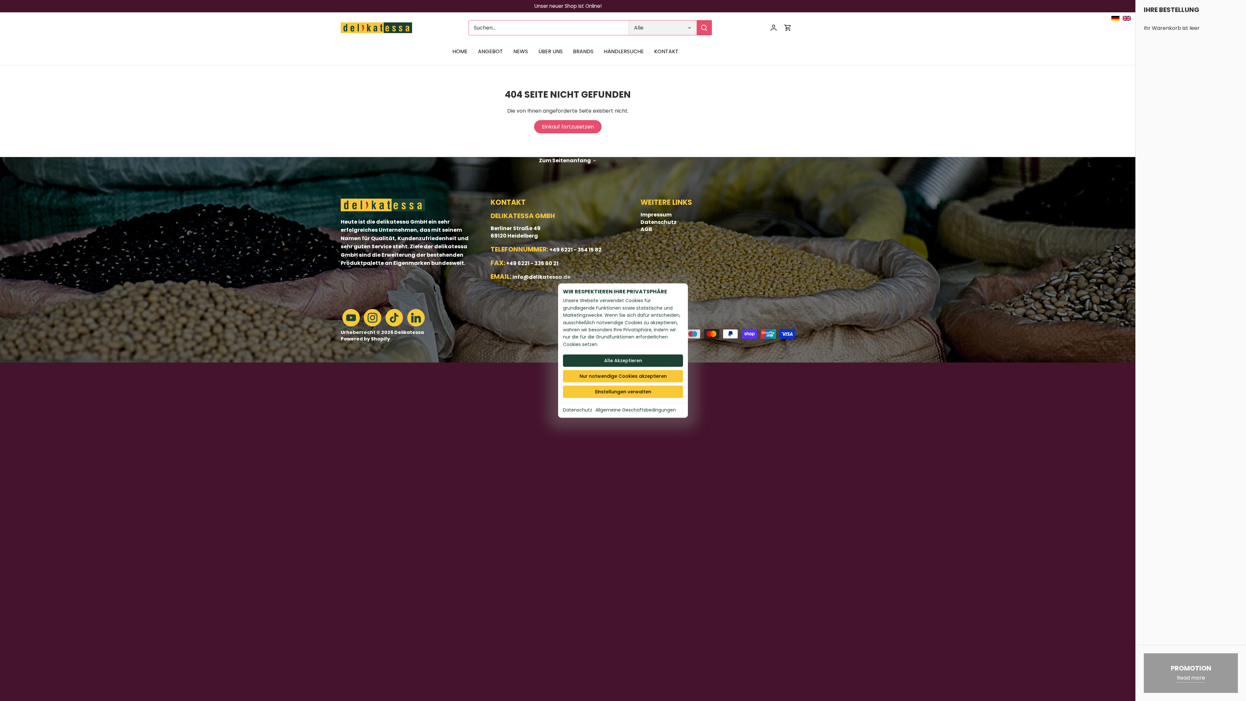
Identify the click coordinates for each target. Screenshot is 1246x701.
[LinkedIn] (416, 318)
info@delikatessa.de (541, 277)
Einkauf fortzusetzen (568, 126)
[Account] (773, 28)
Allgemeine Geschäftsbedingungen (635, 410)
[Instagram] (372, 318)
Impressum (656, 214)
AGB (646, 229)
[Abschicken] (704, 27)
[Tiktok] (394, 318)
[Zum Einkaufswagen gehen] (788, 28)
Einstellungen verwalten (623, 391)
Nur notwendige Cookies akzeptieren (623, 376)
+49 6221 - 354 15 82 (575, 249)
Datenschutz (577, 410)
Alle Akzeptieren (623, 360)
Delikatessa (409, 332)
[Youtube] (351, 318)
